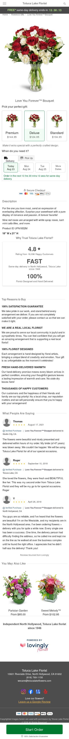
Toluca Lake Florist (35, 3)
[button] (62, 731)
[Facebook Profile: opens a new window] (30, 691)
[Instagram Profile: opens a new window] (23, 691)
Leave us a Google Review (34, 702)
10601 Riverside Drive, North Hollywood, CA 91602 (35, 674)
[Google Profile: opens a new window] (38, 691)
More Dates (58, 167)
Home (5, 14)
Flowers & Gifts (17, 14)
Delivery (10, 160)
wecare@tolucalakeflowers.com (34, 680)
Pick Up (29, 158)
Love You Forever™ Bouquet (38, 430)
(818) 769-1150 (34, 677)
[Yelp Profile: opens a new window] (45, 691)
